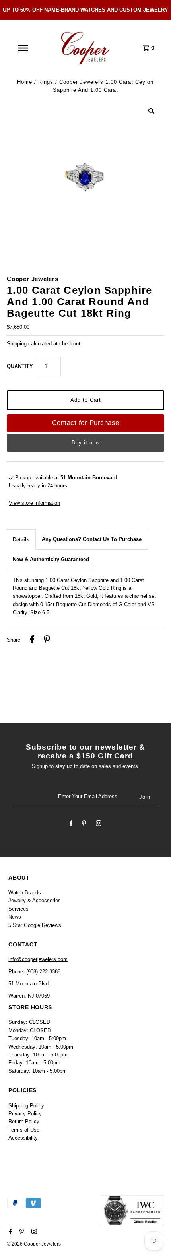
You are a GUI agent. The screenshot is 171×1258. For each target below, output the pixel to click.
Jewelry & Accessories (34, 900)
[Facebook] (71, 824)
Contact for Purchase (85, 422)
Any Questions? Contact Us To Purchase (92, 539)
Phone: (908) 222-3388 (34, 972)
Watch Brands (24, 893)
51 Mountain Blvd (28, 984)
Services (18, 909)
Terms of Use (23, 1130)
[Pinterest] (84, 824)
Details (21, 540)
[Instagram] (98, 824)
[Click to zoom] (151, 111)
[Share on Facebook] (32, 640)
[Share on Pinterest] (47, 640)
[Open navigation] (22, 48)
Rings (45, 82)
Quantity (20, 366)
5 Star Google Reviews (34, 925)
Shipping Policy (26, 1106)
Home (24, 82)
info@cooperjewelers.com (38, 959)
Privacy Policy (25, 1113)
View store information (34, 503)
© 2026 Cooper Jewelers (34, 1244)
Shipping (17, 344)
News (14, 917)
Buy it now (86, 443)
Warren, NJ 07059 (29, 996)
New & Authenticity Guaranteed (51, 559)
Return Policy (23, 1121)
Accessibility (23, 1138)
